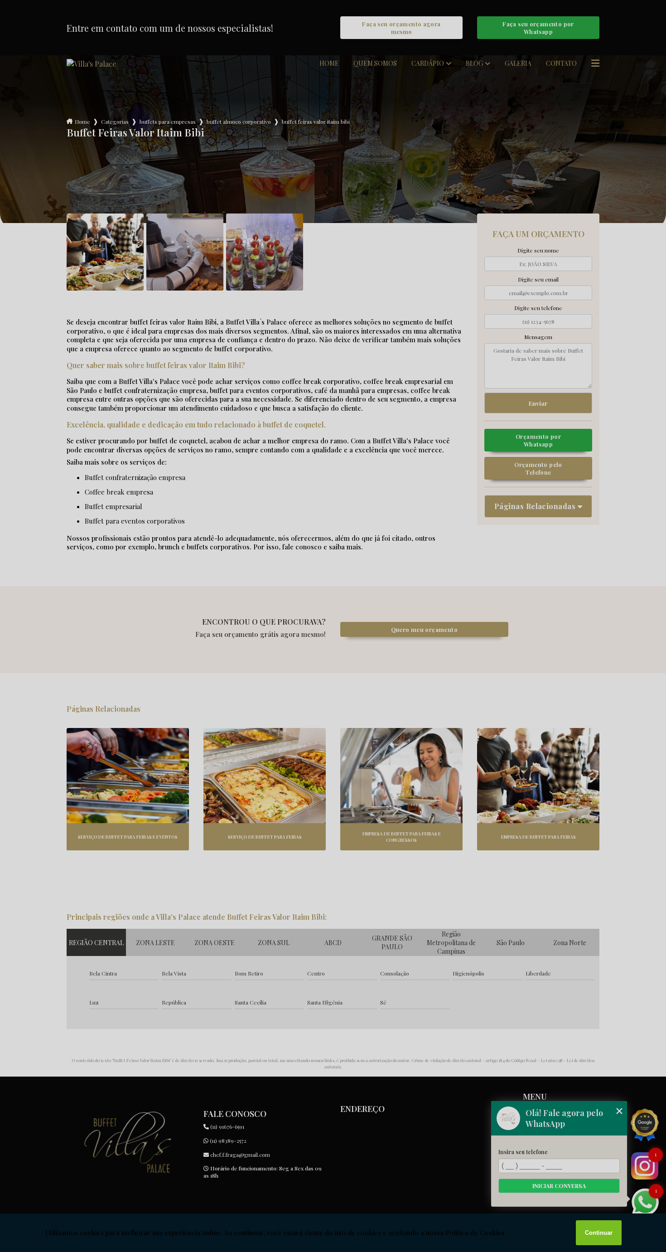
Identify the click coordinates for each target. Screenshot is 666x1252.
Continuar (599, 1232)
